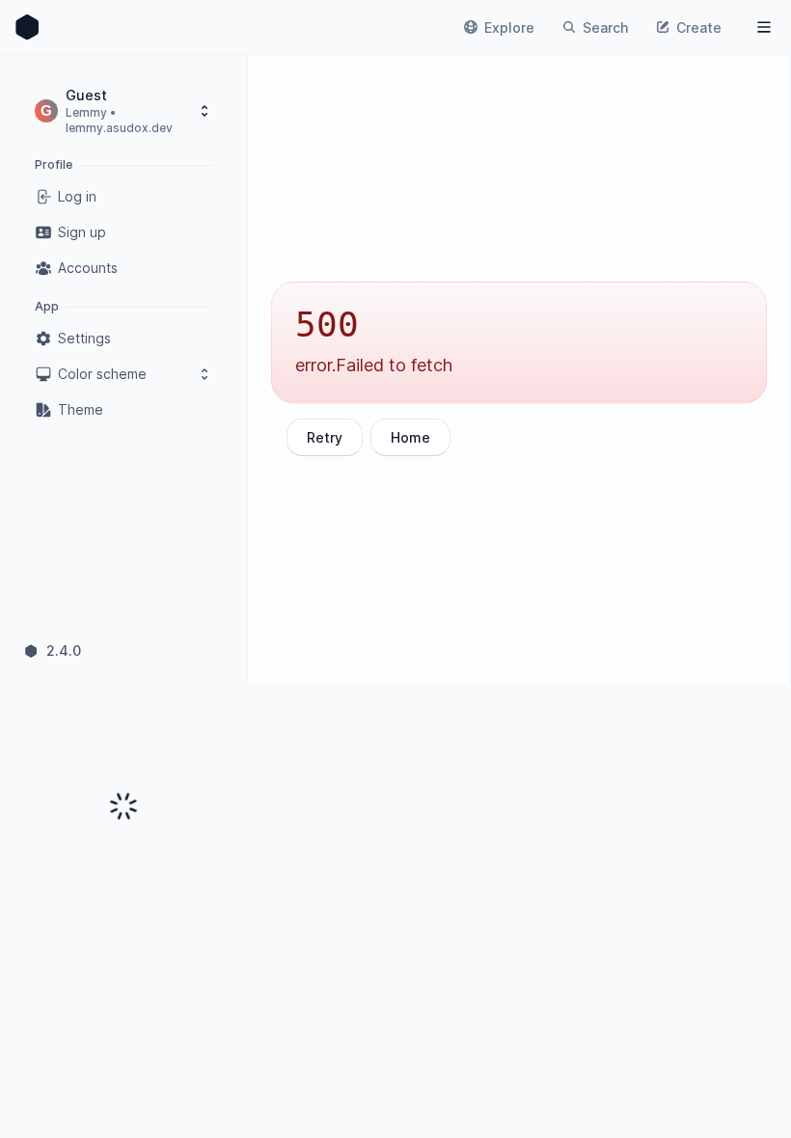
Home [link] (410, 437)
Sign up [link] (82, 232)
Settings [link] (84, 338)
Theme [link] (80, 409)
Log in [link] (77, 196)
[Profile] (764, 27)
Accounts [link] (88, 267)
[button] (123, 110)
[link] (27, 27)
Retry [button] (324, 437)
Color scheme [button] (102, 374)
